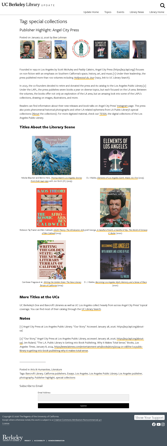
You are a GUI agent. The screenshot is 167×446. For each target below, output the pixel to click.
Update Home (91, 12)
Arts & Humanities (40, 369)
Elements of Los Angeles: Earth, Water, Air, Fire (117, 177)
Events (120, 12)
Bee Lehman (60, 37)
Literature (56, 369)
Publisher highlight (45, 377)
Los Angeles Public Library (103, 373)
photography (27, 377)
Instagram (122, 106)
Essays (70, 373)
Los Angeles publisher (130, 373)
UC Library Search (91, 309)
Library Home (157, 12)
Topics (107, 12)
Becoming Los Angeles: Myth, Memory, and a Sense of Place (121, 282)
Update (48, 5)
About (36, 114)
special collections (65, 377)
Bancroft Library (34, 373)
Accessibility (39, 440)
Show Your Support (149, 417)
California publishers (55, 373)
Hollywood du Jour (84, 77)
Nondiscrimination (56, 440)
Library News (137, 12)
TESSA (103, 114)
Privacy (28, 440)
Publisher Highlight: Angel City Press (49, 30)
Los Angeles (81, 373)
